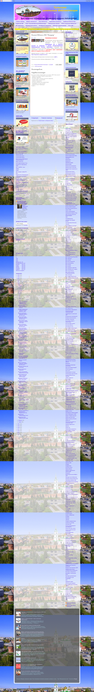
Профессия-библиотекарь (69, 21)
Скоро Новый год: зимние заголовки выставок (30, 625)
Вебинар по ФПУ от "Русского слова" (22, 385)
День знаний (68, 260)
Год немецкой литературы (71, 230)
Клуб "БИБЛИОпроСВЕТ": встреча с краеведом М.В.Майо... (23, 392)
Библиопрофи (68, 164)
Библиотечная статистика (71, 167)
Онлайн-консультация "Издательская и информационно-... (22, 302)
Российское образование (21, 151)
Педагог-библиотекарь (70, 453)
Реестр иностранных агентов (72, 497)
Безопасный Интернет (70, 154)
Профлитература (69, 485)
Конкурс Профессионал (71, 350)
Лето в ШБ (70, 25)
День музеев (68, 266)
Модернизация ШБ (69, 409)
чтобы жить (68, 593)
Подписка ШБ (68, 462)
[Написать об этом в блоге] (57, 64)
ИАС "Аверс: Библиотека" (71, 306)
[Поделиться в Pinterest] (61, 64)
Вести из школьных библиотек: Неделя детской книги (22, 314)
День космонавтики (70, 263)
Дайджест (68, 245)
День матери (68, 264)
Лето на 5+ (68, 370)
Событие (67, 518)
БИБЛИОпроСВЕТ (69, 162)
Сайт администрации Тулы (21, 163)
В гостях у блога (69, 184)
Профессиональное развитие (72, 481)
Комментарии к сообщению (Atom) (46, 120)
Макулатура (68, 379)
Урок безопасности (69, 551)
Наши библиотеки (43, 21)
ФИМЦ (17, 168)
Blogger (75, 678)
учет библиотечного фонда (71, 558)
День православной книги (71, 276)
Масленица (68, 382)
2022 (18, 281)
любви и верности (69, 377)
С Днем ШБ (68, 508)
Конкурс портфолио (70, 347)
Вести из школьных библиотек (22, 370)
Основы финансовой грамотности (70, 443)
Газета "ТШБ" (68, 209)
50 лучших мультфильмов (71, 135)
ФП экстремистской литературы (70, 578)
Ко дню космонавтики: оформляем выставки (23, 372)
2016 (18, 430)
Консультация (68, 352)
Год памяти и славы (70, 233)
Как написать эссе (69, 326)
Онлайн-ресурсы (69, 436)
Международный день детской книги (70, 389)
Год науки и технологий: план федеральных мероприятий (23, 357)
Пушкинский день (69, 489)
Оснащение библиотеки (71, 440)
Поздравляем (68, 465)
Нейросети (68, 420)
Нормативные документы (55, 21)
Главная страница (20, 21)
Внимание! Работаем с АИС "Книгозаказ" (23, 379)
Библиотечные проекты (70, 174)
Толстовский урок (69, 543)
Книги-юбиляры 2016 (70, 338)
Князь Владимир (69, 342)
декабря (20, 285)
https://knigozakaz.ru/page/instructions (39, 54)
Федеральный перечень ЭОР (72, 567)
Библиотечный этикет (70, 180)
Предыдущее (59, 118)
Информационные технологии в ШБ (69, 312)
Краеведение (68, 357)
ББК (66, 152)
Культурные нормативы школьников (70, 365)
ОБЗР (67, 433)
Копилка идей (68, 356)
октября (20, 288)
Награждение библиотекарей (72, 412)
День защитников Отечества (71, 256)
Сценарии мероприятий (71, 540)
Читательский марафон (70, 583)
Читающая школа (69, 587)
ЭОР (66, 599)
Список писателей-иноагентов (70, 533)
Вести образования (20, 152)
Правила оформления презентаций (70, 471)
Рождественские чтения (70, 502)
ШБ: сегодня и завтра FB (21, 171)
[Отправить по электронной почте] (56, 64)
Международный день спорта (72, 397)
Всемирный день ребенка (71, 198)
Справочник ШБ (19, 23)
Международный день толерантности (70, 399)
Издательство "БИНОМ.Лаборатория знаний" (20, 179)
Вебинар (67, 187)
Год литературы (69, 227)
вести (67, 190)
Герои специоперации (70, 211)
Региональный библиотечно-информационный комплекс (22, 191)
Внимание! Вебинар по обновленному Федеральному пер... (23, 405)
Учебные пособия (69, 554)
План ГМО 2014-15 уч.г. (70, 456)
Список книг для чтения (70, 528)
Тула (67, 547)
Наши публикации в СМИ (71, 414)
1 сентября (68, 130)
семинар (67, 510)
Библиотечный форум (70, 178)
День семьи (68, 285)
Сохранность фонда (70, 522)
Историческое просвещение (71, 316)
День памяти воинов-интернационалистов (70, 273)
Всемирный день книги (70, 195)
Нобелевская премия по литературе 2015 (71, 422)
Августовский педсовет (70, 140)
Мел (17, 173)
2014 (18, 434)
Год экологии (68, 239)
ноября (20, 286)
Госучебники (68, 242)
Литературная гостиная (70, 372)
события (67, 519)
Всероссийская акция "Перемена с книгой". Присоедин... (23, 321)
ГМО (67, 217)
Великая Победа (69, 189)
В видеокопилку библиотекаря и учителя (22, 306)
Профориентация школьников (69, 488)
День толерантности (70, 293)
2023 (18, 280)
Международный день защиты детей (70, 393)
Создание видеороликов (71, 521)
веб (66, 186)
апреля (20, 298)
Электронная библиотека (71, 596)
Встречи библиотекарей (71, 206)
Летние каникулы (69, 369)
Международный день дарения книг (70, 386)
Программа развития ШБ (71, 480)
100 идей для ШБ (69, 132)
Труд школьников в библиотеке (69, 546)
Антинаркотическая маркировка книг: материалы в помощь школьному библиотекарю (31, 665)
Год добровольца (69, 218)
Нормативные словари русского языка (70, 431)
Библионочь (68, 161)
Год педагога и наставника (71, 234)
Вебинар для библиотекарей (21, 388)
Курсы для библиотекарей (71, 367)
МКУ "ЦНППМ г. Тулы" (20, 167)
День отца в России (70, 270)
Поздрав (67, 464)
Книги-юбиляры (69, 336)
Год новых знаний (69, 231)
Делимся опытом (69, 247)
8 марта (67, 139)
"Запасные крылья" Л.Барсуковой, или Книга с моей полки (25, 206)
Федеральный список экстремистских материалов (71, 570)
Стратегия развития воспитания (70, 539)
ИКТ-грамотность (20, 25)
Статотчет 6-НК (69, 536)
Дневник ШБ (68, 300)
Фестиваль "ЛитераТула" (71, 571)
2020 (18, 424)
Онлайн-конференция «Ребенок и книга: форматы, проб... (22, 310)
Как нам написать (69, 325)
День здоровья (69, 258)
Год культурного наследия (71, 225)
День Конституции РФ (70, 261)
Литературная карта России (71, 373)
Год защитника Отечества (71, 222)
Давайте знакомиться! (31, 21)
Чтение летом (68, 590)
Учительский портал (20, 157)
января (20, 421)
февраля (20, 420)
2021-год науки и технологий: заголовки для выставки (32, 651)
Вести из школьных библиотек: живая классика (22, 350)
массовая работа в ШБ (70, 383)
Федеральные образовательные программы (72, 563)
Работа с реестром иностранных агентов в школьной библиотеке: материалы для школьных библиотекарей (32, 632)
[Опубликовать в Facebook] (59, 64)
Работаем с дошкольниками (59, 25)
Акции (67, 143)
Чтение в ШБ (68, 588)
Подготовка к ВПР (69, 459)
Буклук (67, 181)
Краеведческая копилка (31, 25)
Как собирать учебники (70, 329)
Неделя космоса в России (71, 418)
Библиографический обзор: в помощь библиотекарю (22, 375)
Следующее (34, 118)
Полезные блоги (69, 467)
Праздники (68, 473)
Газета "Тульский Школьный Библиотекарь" (35, 23)
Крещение (68, 363)
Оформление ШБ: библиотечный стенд (23, 418)
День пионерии (69, 274)
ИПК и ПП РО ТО (19, 161)
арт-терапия (68, 149)
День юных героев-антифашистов (70, 297)
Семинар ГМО (69, 511)
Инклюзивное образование (71, 309)
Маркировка (68, 380)
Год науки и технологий (70, 228)
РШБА (17, 170)
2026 (18, 275)
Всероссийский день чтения (71, 205)
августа (20, 291)
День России (68, 279)
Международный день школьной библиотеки (70, 402)
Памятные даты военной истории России (71, 450)
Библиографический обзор (71, 155)
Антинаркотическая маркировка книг (70, 147)
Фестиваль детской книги (71, 575)
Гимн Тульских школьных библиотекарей (71, 215)
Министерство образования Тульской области (22, 160)
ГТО (66, 244)
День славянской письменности (69, 290)
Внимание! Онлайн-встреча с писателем (23, 340)
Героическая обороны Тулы (71, 212)
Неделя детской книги (70, 417)
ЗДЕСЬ (56, 56)
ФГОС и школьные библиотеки (68, 23)
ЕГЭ (66, 303)
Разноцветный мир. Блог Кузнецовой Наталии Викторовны (22, 202)
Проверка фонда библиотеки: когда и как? (22, 382)
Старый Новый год (69, 534)
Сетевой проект (69, 513)
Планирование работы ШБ (71, 458)
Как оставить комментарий (71, 328)
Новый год (68, 427)
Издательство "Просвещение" (22, 174)
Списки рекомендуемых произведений (71, 526)
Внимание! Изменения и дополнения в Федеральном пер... (23, 411)
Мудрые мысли (69, 411)
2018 (18, 427)
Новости (67, 425)
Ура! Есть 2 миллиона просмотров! (22, 396)
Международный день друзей (72, 390)
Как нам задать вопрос (70, 323)
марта (19, 300)
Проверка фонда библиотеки (72, 478)
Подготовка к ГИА (69, 461)
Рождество (68, 504)
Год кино (67, 224)
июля (19, 293)
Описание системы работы (71, 437)
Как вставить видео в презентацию (70, 321)
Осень (67, 439)
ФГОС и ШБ (68, 559)
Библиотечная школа (70, 171)
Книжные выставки (69, 339)
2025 (18, 276)
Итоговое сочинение (70, 319)
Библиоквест (68, 159)
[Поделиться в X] (58, 64)
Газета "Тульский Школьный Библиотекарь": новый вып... (23, 399)
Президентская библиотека (71, 477)
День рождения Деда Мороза (72, 277)
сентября (20, 290)
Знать (67, 305)
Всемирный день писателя (71, 197)
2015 (18, 432)
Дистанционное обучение (71, 298)
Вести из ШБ (68, 192)
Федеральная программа (71, 561)
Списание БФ (68, 524)
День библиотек (69, 248)
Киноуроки (68, 335)
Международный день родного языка (70, 395)
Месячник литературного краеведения (71, 404)
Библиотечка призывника (71, 165)
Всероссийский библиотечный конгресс (70, 203)
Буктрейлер (68, 183)
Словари (67, 516)
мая (19, 296)
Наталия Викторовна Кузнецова (71, 603)
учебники (67, 553)
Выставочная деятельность (71, 208)
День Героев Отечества (70, 252)
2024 (18, 278)
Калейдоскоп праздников (45, 25)
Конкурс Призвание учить (71, 349)
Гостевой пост (68, 241)
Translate (25, 225)
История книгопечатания (71, 317)
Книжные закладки (69, 341)
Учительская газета (20, 155)
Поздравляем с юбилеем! (21, 354)
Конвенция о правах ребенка (72, 344)
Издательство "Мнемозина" (21, 185)
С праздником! (21, 402)
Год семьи (68, 236)
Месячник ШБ (68, 406)
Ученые (67, 556)
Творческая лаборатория (71, 542)
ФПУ (66, 580)
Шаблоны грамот (69, 594)
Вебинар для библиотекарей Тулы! (23, 415)
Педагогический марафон (71, 455)
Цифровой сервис (69, 581)
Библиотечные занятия (53, 23)
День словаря (68, 291)
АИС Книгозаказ (38, 66)
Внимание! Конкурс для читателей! (23, 367)
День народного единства (71, 267)
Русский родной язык (70, 505)
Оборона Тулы (69, 434)
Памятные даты (69, 447)
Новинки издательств (70, 424)
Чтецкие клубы (69, 591)
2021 (18, 283)
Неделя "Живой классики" (71, 415)
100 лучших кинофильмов (71, 133)
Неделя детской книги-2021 (21, 408)
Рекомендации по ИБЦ (70, 501)
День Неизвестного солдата (71, 269)
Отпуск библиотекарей (70, 444)
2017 (18, 429)
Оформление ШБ (69, 446)
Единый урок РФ (19, 154)
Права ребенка (69, 468)
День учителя (68, 294)
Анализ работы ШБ (70, 145)
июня (19, 295)
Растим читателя (19, 189)
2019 (18, 425)
